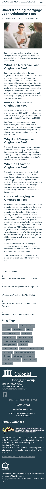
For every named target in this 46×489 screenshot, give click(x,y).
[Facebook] (5, 394)
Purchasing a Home (32, 19)
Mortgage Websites (9, 478)
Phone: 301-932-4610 (23, 400)
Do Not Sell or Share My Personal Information (18, 457)
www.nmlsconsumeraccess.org (14, 389)
